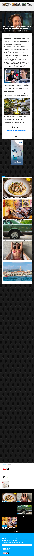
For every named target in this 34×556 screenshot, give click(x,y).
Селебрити (12, 540)
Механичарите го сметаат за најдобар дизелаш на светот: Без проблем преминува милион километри (29, 5)
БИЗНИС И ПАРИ (4, 501)
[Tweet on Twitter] (15, 127)
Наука (3, 542)
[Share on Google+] (18, 127)
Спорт (3, 536)
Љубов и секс (13, 538)
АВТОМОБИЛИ (20, 513)
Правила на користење (4, 550)
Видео (19, 542)
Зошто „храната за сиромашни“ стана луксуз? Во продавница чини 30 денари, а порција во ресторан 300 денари (8, 6)
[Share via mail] (21, 127)
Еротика (15, 542)
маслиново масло (19, 130)
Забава (13, 542)
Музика (9, 540)
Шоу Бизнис (4, 540)
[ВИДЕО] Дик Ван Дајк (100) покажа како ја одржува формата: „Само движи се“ (18, 5)
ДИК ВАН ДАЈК (4, 525)
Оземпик (14, 130)
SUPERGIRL (19, 501)
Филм (7, 540)
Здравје (6, 538)
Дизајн (23, 538)
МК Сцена (15, 540)
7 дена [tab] (28, 491)
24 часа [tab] (26, 491)
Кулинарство (20, 538)
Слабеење (24, 130)
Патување (17, 538)
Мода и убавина (9, 538)
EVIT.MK (11, 473)
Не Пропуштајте (5, 491)
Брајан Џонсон (10, 130)
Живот (3, 538)
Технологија (6, 542)
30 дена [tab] (31, 491)
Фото (17, 542)
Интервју (22, 542)
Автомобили (9, 542)
